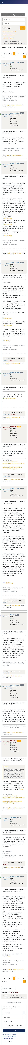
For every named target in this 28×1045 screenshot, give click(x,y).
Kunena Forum (17, 1002)
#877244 (23, 387)
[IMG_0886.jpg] (7, 325)
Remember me (8, 28)
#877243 (23, 275)
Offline (21, 62)
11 (26, 53)
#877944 (23, 830)
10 (23, 53)
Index (4, 15)
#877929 (23, 703)
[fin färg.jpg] (6, 340)
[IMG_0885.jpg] (7, 318)
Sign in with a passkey (15, 1025)
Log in (22, 28)
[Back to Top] (26, 1043)
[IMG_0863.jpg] (7, 235)
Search (22, 15)
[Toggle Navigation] (2, 2)
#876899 (23, 176)
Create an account (8, 38)
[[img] (21, 789)
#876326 (23, 131)
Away (19, 426)
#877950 (23, 889)
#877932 (23, 758)
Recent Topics (12, 15)
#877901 (23, 501)
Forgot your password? (9, 32)
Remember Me (8, 1021)
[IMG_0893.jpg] (8, 583)
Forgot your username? (9, 35)
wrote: (6, 766)
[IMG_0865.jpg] (7, 218)
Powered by (10, 1002)
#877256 (23, 444)
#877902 (23, 631)
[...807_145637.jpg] (9, 398)
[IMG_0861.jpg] (7, 224)
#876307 (23, 75)
